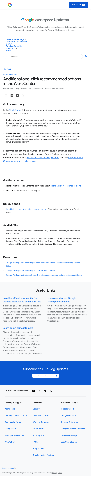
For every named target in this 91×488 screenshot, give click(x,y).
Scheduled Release (36, 89)
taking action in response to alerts (66, 186)
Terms (60, 473)
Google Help (10, 429)
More (9, 51)
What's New (10, 442)
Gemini (10, 44)
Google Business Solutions (73, 429)
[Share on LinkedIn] (12, 95)
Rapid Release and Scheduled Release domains (27, 209)
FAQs (35, 442)
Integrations (38, 448)
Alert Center (15, 110)
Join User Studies (69, 442)
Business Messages (69, 435)
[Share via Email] (6, 95)
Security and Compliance (54, 89)
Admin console (9, 89)
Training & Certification (43, 455)
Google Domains (68, 415)
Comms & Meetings (16, 39)
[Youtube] (34, 391)
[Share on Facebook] (17, 95)
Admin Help (10, 409)
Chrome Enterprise (69, 422)
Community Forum (13, 422)
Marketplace (38, 435)
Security (36, 409)
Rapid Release (21, 89)
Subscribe (78, 4)
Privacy (54, 473)
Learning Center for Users (16, 415)
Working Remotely (41, 422)
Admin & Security (15, 46)
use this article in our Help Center (43, 157)
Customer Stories (41, 415)
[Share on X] (23, 95)
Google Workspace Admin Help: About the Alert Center (30, 270)
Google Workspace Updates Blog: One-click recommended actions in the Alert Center (44, 275)
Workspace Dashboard (15, 435)
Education (11, 48)
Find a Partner (39, 429)
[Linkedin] (45, 391)
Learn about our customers (18, 328)
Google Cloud (67, 409)
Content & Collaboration (18, 42)
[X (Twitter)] (39, 391)
